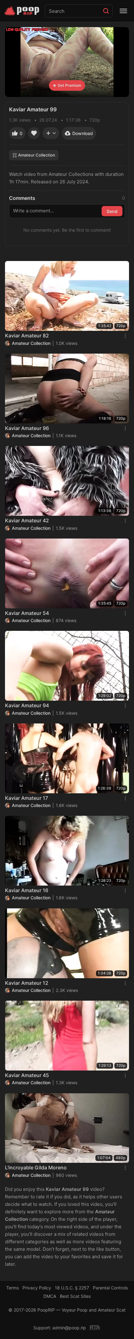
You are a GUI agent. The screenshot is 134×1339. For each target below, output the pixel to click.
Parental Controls (110, 1287)
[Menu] (123, 11)
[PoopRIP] (22, 10)
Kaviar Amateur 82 (27, 335)
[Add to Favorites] (34, 133)
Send (112, 211)
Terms (12, 1287)
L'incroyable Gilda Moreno (36, 1167)
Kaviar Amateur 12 (26, 983)
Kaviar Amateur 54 (27, 613)
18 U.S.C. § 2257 (72, 1287)
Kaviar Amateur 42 (27, 520)
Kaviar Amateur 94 (27, 705)
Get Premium (69, 85)
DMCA (49, 1296)
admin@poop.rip (69, 1327)
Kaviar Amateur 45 (27, 1075)
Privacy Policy (36, 1287)
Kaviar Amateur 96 (27, 428)
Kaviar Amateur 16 (26, 890)
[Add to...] (50, 133)
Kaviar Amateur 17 (26, 798)
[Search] (106, 11)
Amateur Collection (36, 154)
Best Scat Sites (75, 1296)
